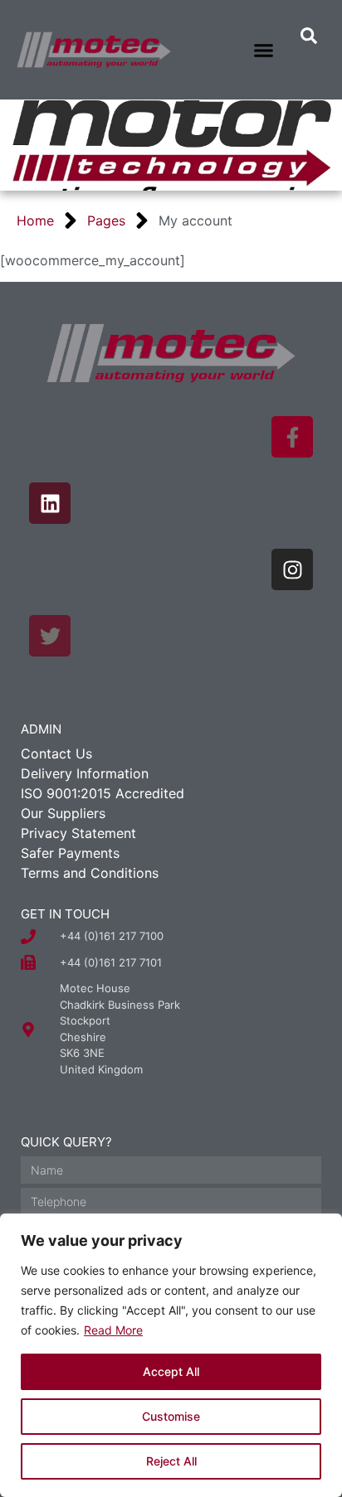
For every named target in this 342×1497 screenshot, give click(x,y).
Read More (113, 1330)
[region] (171, 1355)
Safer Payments (70, 853)
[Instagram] (292, 569)
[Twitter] (50, 635)
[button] (264, 49)
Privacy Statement (78, 833)
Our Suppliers (63, 813)
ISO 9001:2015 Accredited (102, 793)
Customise (171, 1416)
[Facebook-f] (292, 437)
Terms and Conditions (90, 873)
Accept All (171, 1371)
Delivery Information (85, 773)
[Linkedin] (50, 503)
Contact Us (56, 753)
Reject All (171, 1461)
